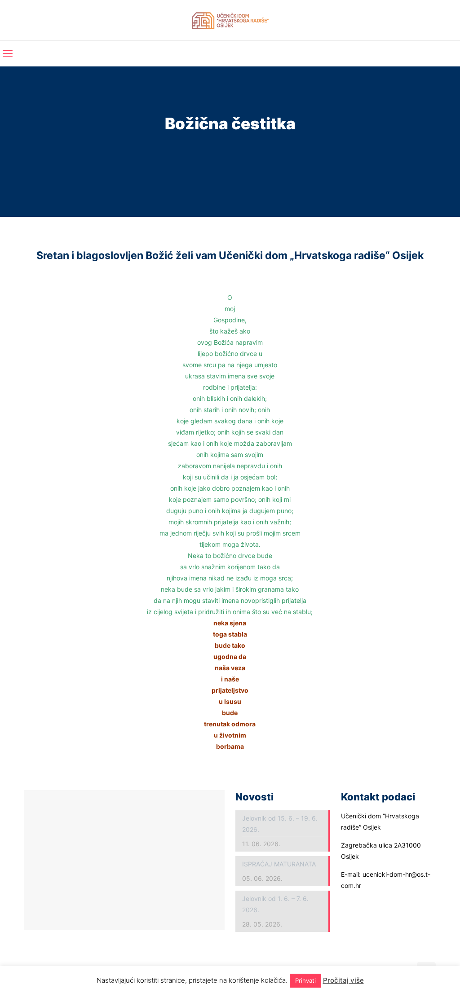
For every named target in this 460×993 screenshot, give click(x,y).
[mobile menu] (7, 53)
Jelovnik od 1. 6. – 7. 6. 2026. (275, 904)
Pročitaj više (343, 980)
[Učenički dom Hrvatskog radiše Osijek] (230, 20)
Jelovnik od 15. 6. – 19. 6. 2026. (280, 823)
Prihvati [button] (305, 980)
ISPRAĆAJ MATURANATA (279, 864)
